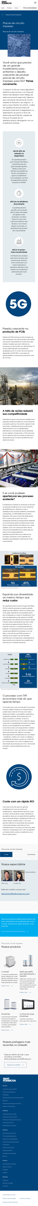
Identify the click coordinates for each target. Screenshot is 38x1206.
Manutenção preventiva (9, 1133)
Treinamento (6, 1144)
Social (16, 8)
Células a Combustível (9, 1106)
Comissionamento (8, 1150)
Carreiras (5, 1186)
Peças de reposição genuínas (11, 1142)
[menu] (35, 3)
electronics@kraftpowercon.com (15, 894)
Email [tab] (6, 854)
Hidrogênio (6, 1094)
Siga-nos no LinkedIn (13, 1065)
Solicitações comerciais (9, 1164)
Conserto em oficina (8, 1147)
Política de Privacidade (9, 1198)
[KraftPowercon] (6, 3)
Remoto (5, 1156)
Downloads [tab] (31, 854)
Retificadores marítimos (9, 1125)
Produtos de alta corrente (10, 1117)
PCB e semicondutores (30, 8)
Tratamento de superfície (10, 1089)
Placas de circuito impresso (13, 14)
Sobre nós (5, 1180)
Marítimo (5, 1100)
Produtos (9, 8)
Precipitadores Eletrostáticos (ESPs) (13, 1097)
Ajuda (2, 8)
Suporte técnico (7, 1167)
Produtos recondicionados (10, 1139)
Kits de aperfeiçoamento (9, 1136)
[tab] (18, 854)
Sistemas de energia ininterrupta (12, 1103)
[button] (2, 15)
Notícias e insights (8, 1183)
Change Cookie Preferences (10, 1202)
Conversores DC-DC (8, 1122)
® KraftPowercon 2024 (9, 1194)
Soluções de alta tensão (9, 1114)
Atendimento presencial (9, 1153)
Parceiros (5, 1169)
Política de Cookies (25, 1198)
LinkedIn (5, 1172)
